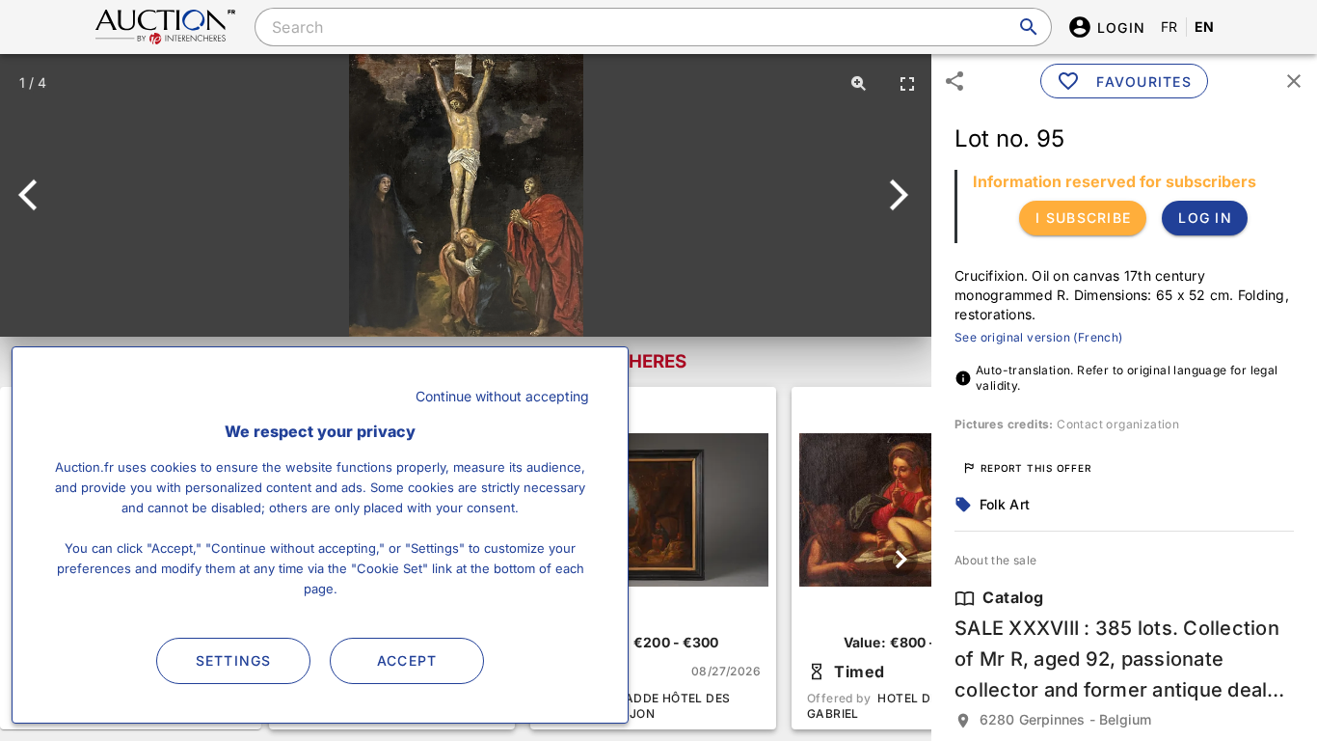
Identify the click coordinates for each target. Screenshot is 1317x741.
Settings (234, 660)
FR (1169, 26)
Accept (407, 660)
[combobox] (653, 27)
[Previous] (36, 195)
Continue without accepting (502, 396)
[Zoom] (859, 83)
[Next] (895, 195)
